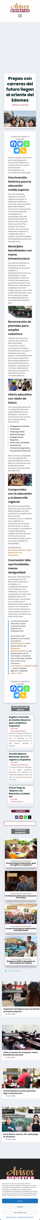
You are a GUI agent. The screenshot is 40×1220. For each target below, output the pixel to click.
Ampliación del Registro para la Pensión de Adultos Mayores (21, 1010)
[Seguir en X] (29, 817)
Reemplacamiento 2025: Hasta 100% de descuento (19, 552)
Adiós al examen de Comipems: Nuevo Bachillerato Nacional (20, 1053)
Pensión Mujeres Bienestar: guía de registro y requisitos (20, 756)
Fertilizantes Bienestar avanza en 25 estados (21, 897)
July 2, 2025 (16, 673)
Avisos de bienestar (14, 971)
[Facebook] (13, 144)
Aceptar (20, 1201)
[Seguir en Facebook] (16, 817)
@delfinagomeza (19, 651)
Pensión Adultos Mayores (18, 731)
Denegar (20, 1207)
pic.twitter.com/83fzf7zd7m (24, 666)
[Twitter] (20, 144)
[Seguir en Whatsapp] (25, 817)
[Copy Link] (23, 150)
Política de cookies (11, 1217)
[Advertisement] (20, 48)
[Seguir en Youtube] (21, 817)
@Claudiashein (18, 643)
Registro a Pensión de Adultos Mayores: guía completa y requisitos (20, 721)
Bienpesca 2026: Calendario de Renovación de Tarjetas (21, 962)
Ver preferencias (20, 1212)
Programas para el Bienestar (19, 765)
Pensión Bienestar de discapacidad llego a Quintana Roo (19, 1092)
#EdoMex (15, 648)
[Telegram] (17, 150)
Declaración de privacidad (25, 1217)
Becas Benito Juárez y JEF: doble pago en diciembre (20, 1135)
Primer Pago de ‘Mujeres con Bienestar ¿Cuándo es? (19, 792)
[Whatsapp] (26, 144)
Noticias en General (20, 105)
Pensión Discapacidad (12, 1073)
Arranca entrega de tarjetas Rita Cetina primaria (21, 929)
